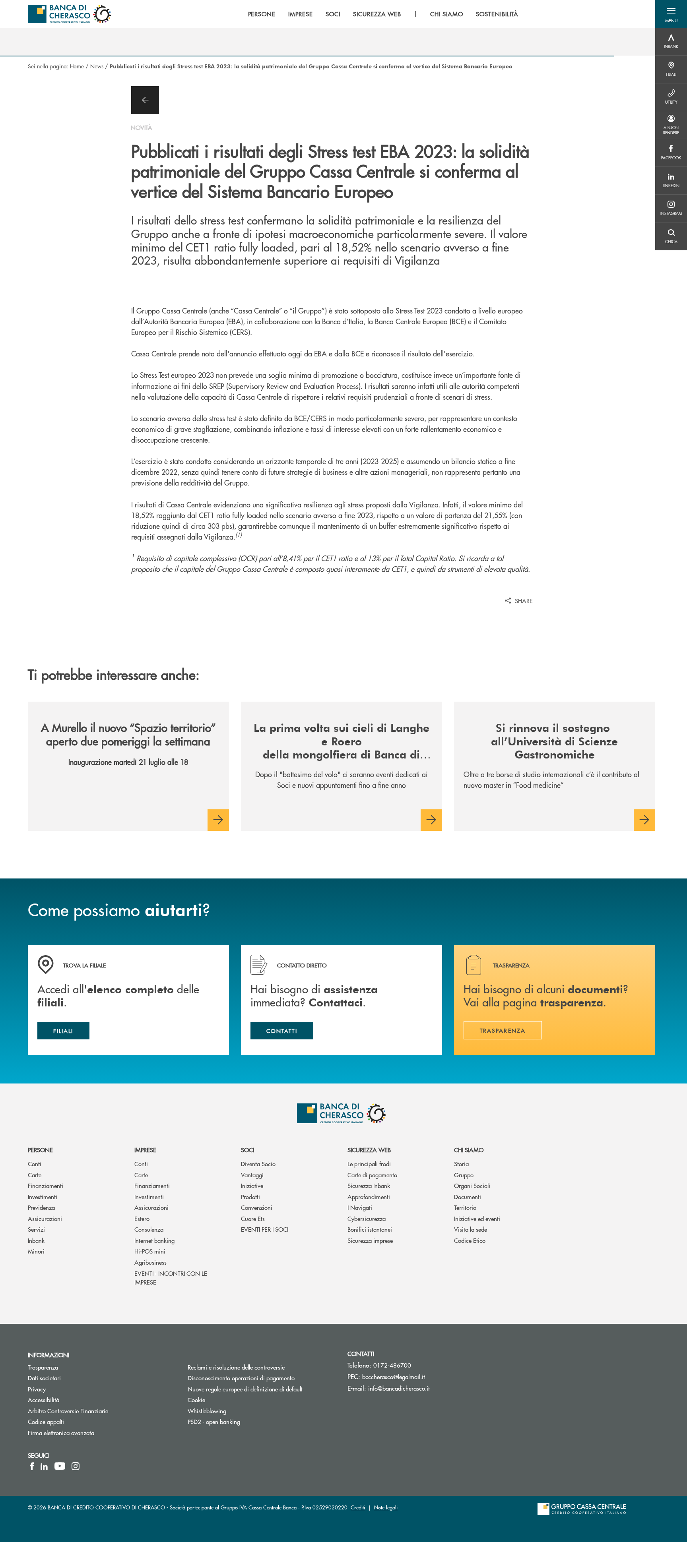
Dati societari (44, 1378)
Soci (247, 1149)
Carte (34, 1175)
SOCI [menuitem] (333, 13)
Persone (40, 1149)
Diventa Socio (258, 1163)
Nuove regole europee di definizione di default (245, 1389)
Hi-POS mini (149, 1251)
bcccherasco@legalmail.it (393, 1376)
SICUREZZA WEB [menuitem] (377, 13)
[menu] (383, 14)
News (96, 66)
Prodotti (250, 1196)
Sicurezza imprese (370, 1240)
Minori (36, 1251)
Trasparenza (43, 1367)
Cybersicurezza (366, 1218)
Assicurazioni (45, 1218)
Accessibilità (43, 1399)
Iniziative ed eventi (477, 1218)
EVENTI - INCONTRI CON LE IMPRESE (170, 1278)
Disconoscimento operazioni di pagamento (262, 1378)
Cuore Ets (253, 1218)
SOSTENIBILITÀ (497, 13)
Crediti (358, 1507)
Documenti (467, 1196)
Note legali (386, 1507)
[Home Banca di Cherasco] (69, 14)
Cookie (196, 1399)
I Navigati (359, 1207)
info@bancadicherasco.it (399, 1388)
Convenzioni (256, 1207)
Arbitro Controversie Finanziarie (98, 1411)
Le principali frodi (369, 1163)
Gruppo (464, 1175)
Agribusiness (150, 1262)
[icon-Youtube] (60, 1466)
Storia (461, 1163)
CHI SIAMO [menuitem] (446, 13)
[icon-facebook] (32, 1466)
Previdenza (41, 1207)
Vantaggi (252, 1175)
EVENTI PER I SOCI (264, 1229)
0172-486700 (392, 1365)
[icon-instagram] (76, 1466)
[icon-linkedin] (44, 1466)
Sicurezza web (369, 1149)
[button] (671, 14)
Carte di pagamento (372, 1175)
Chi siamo (468, 1149)
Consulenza (148, 1229)
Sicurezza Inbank (368, 1185)
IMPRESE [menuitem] (300, 13)
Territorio (465, 1207)
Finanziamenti (45, 1185)
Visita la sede (470, 1229)
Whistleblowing (207, 1411)
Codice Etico (469, 1240)
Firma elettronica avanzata (61, 1432)
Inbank (36, 1240)
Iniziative (252, 1185)
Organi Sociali (472, 1185)
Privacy (37, 1389)
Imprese (145, 1149)
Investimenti (42, 1196)
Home (77, 66)
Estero (141, 1218)
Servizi (36, 1229)
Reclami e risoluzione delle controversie (236, 1367)
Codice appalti (46, 1421)
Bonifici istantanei (369, 1229)
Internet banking (154, 1240)
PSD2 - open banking (214, 1421)
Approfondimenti (368, 1196)
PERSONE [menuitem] (262, 13)
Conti (34, 1163)
